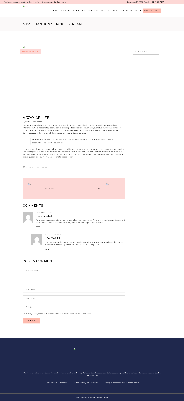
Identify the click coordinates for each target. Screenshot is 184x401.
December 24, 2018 (30, 52)
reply (38, 227)
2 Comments (28, 167)
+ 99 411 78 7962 (157, 2)
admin (28, 122)
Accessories (42, 167)
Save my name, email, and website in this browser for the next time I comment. (58, 314)
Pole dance (37, 122)
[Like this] (35, 167)
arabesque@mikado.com (55, 2)
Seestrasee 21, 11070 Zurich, (138, 2)
